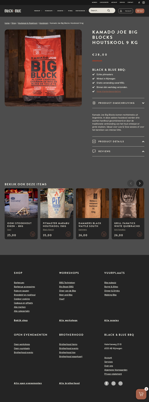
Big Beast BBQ (66, 286)
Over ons (108, 365)
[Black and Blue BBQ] (13, 10)
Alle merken (20, 307)
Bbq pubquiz (110, 282)
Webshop (37, 11)
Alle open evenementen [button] (28, 383)
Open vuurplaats (22, 348)
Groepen (60, 11)
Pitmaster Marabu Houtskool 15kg (56, 225)
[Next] (139, 192)
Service (122, 2)
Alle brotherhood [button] (69, 383)
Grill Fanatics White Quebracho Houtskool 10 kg (127, 226)
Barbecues (19, 282)
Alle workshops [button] (68, 320)
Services (108, 361)
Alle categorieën (22, 311)
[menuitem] (94, 2)
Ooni (9, 230)
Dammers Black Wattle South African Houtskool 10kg (90, 228)
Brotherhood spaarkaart (70, 356)
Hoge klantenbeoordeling (109, 91)
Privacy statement (113, 373)
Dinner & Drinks (112, 290)
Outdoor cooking (22, 298)
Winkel (70, 11)
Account (114, 2)
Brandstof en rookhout (25, 294)
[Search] (102, 10)
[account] (125, 11)
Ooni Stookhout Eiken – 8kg (19, 225)
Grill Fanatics (119, 230)
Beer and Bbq (65, 294)
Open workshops (22, 344)
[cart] (140, 11)
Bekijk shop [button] (21, 320)
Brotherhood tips (67, 352)
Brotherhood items (68, 344)
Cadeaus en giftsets (23, 302)
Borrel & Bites (111, 286)
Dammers (83, 230)
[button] (139, 2)
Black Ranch (48, 230)
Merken (94, 2)
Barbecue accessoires (24, 286)
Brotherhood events (23, 352)
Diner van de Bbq (67, 290)
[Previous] (130, 192)
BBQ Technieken (67, 282)
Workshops (49, 11)
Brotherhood (80, 11)
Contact (130, 2)
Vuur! (61, 298)
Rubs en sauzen (21, 290)
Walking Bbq (110, 294)
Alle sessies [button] (111, 320)
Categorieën (104, 2)
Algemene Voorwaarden (115, 369)
